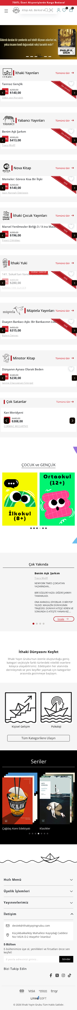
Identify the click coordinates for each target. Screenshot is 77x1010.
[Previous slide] (2, 92)
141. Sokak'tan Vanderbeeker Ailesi (25, 274)
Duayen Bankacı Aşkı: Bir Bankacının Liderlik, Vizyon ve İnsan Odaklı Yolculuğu (31, 322)
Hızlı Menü (12, 880)
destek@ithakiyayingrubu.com (31, 925)
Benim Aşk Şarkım (14, 131)
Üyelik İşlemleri (17, 891)
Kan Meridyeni (13, 412)
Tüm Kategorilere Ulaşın (38, 738)
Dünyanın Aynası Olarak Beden (22, 369)
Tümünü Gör (63, 73)
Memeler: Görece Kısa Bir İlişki (22, 179)
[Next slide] (74, 92)
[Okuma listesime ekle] (71, 84)
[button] (27, 56)
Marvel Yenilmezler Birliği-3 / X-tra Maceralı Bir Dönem (31, 226)
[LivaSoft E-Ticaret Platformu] (38, 999)
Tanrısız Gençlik (12, 84)
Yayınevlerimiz (16, 902)
